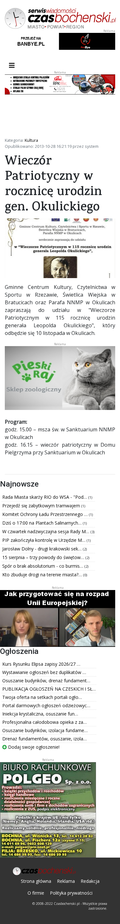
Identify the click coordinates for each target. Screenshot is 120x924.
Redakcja (90, 881)
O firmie (36, 893)
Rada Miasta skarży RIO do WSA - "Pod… (45, 497)
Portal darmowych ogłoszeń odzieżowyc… (46, 705)
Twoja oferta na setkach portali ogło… (42, 697)
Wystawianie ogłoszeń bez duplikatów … (44, 672)
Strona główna (36, 881)
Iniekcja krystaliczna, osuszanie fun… (40, 714)
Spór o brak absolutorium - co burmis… (43, 566)
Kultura (31, 140)
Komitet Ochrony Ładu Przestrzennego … (45, 514)
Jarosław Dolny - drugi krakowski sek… (42, 549)
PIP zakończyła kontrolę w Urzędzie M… (44, 540)
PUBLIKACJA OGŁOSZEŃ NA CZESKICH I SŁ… (49, 689)
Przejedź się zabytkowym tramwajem (41, 506)
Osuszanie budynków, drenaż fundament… (46, 681)
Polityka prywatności (71, 893)
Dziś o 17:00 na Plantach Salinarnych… (42, 523)
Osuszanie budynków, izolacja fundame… (45, 730)
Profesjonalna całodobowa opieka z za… (44, 722)
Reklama (66, 881)
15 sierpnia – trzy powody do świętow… (43, 557)
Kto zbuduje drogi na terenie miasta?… (42, 575)
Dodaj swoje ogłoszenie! (33, 747)
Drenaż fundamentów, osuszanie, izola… (44, 739)
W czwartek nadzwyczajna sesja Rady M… (46, 531)
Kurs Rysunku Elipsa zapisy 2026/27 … (41, 664)
